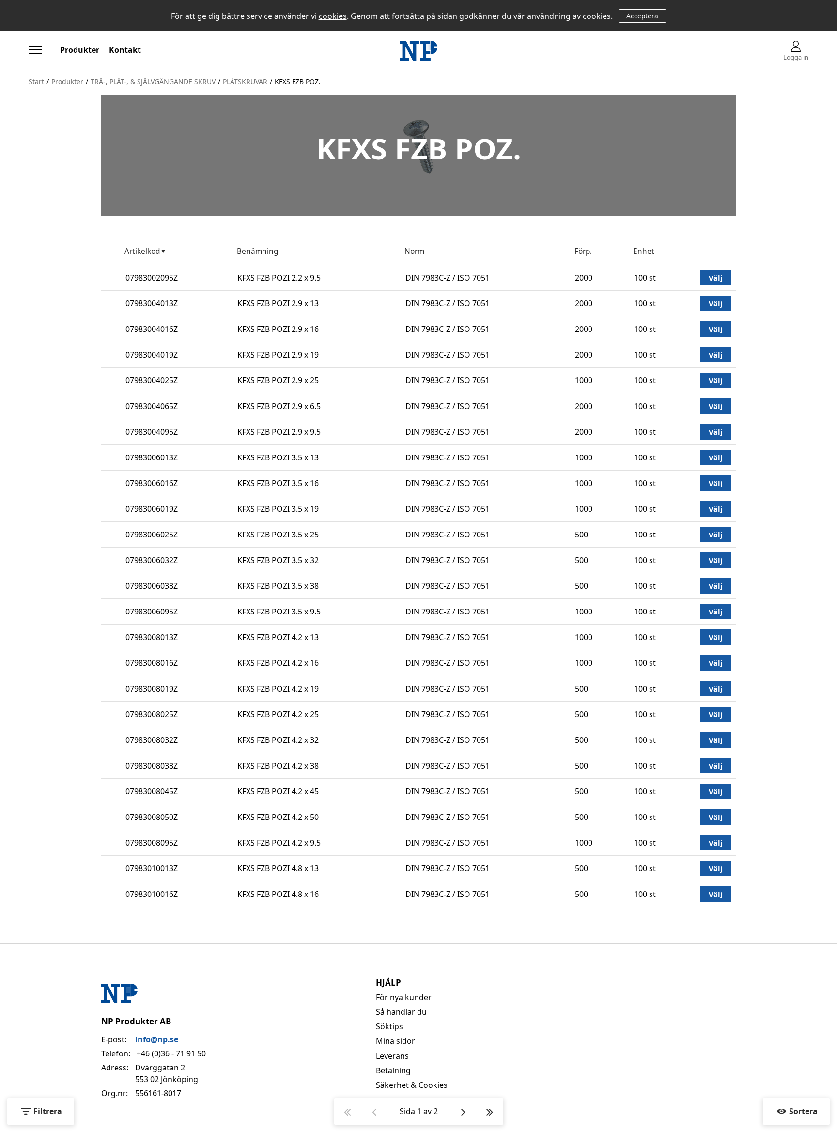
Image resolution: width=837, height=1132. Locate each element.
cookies (333, 16)
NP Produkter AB (136, 1021)
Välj (716, 278)
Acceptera (642, 15)
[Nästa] (463, 1111)
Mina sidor (395, 1041)
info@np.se (156, 1039)
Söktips (389, 1026)
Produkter (79, 50)
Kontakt (125, 50)
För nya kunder (404, 997)
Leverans (392, 1056)
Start (36, 81)
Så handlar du (401, 1011)
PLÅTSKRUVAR (245, 81)
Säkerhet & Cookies (412, 1085)
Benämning (257, 251)
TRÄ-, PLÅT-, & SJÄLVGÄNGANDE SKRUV (153, 81)
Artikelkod (142, 251)
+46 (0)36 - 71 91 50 (171, 1053)
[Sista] (490, 1111)
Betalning (393, 1070)
